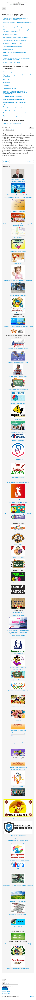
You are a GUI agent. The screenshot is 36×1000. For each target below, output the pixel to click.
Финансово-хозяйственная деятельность (14, 99)
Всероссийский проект (18, 612)
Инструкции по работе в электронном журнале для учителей (17, 23)
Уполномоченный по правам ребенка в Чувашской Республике (18, 281)
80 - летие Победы (18, 500)
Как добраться (18, 237)
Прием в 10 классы (18, 680)
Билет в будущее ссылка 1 (15, 743)
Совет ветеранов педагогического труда (18, 968)
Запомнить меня (7, 986)
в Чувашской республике (18, 769)
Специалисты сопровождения (18, 251)
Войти (4, 989)
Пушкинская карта (18, 583)
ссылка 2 (25, 743)
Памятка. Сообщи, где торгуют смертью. (14, 40)
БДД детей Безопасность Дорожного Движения (16, 37)
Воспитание (18, 532)
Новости (11, 129)
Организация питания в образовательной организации (18, 113)
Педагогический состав (9, 88)
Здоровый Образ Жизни (18, 706)
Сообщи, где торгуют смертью (18, 914)
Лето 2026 (18, 720)
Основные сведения (8, 72)
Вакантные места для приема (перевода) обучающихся (14, 103)
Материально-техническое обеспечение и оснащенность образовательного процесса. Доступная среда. (15, 92)
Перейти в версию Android (25, 326)
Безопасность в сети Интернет (11, 62)
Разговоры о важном (18, 596)
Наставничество (18, 653)
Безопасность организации (18, 835)
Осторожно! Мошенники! (10, 34)
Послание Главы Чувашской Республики (18, 195)
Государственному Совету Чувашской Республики (18, 197)
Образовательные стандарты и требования (15, 116)
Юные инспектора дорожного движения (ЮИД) (18, 944)
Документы (6, 79)
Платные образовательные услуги (12, 96)
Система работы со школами (18, 730)
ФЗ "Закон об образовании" (18, 211)
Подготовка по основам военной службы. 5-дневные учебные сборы (18, 886)
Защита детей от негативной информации (14, 52)
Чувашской (15, 635)
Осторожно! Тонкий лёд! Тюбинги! (12, 43)
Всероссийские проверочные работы (18, 389)
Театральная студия (18, 557)
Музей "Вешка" (18, 544)
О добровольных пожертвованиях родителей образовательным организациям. (15, 18)
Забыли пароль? (6, 993)
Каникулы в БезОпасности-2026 (12, 123)
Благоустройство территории (18, 295)
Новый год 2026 (18, 263)
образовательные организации (18, 634)
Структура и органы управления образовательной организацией (17, 75)
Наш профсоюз (18, 926)
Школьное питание (18, 786)
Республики (21, 635)
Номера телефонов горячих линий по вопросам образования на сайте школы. (16, 58)
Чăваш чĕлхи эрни (18, 819)
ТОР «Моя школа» (18, 459)
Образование (6, 82)
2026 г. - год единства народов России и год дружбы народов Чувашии (18, 224)
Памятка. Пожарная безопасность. (12, 46)
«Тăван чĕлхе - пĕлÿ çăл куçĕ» (18, 376)
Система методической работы (18, 767)
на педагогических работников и (18, 632)
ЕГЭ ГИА (18, 869)
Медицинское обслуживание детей (18, 840)
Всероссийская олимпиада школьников (18, 482)
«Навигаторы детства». (18, 615)
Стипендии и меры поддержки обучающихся (15, 107)
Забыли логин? (6, 991)
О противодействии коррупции (18, 843)
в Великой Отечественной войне (18, 502)
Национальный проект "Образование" (18, 348)
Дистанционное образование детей (18, 362)
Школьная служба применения (18, 901)
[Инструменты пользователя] (31, 128)
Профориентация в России (18, 432)
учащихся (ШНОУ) (18, 670)
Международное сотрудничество (12, 110)
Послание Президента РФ (18, 179)
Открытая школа (18, 838)
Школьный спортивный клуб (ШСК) (18, 691)
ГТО (18, 797)
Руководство (6, 85)
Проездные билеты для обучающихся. (14, 27)
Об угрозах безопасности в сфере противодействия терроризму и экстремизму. (17, 30)
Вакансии (5, 55)
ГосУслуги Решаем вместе (10, 326)
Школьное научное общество (18, 667)
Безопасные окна (8, 49)
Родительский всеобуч (18, 477)
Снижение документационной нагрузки (18, 630)
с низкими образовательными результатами (18, 733)
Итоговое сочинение (18, 440)
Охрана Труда (18, 419)
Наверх (32, 996)
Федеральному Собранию (18, 181)
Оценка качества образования (18, 403)
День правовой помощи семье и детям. (18, 861)
